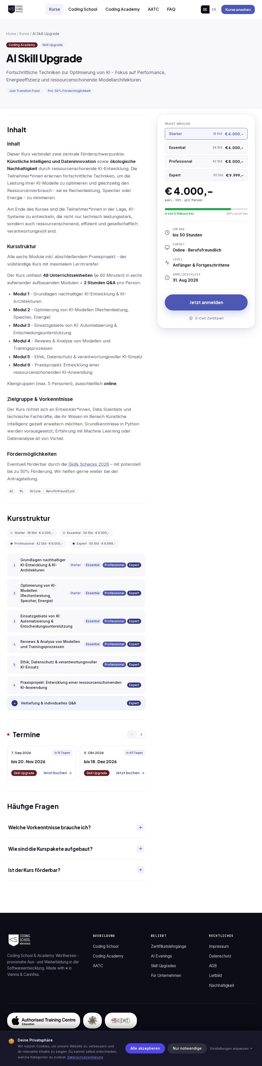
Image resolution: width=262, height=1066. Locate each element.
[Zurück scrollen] (131, 734)
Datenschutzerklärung (85, 1057)
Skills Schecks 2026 (88, 464)
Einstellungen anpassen (229, 1048)
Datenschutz (220, 956)
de (205, 9)
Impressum (219, 946)
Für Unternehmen (166, 975)
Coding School (82, 9)
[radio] (206, 134)
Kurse (54, 9)
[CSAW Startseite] (15, 9)
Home (11, 33)
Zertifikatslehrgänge (168, 946)
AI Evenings (161, 956)
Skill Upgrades (163, 965)
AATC (153, 9)
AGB (213, 965)
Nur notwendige (187, 1048)
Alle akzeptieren (145, 1048)
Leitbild (215, 975)
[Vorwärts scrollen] (141, 734)
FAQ (171, 9)
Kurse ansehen (238, 9)
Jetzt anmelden (206, 302)
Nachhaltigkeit (221, 985)
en (214, 9)
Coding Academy (122, 9)
